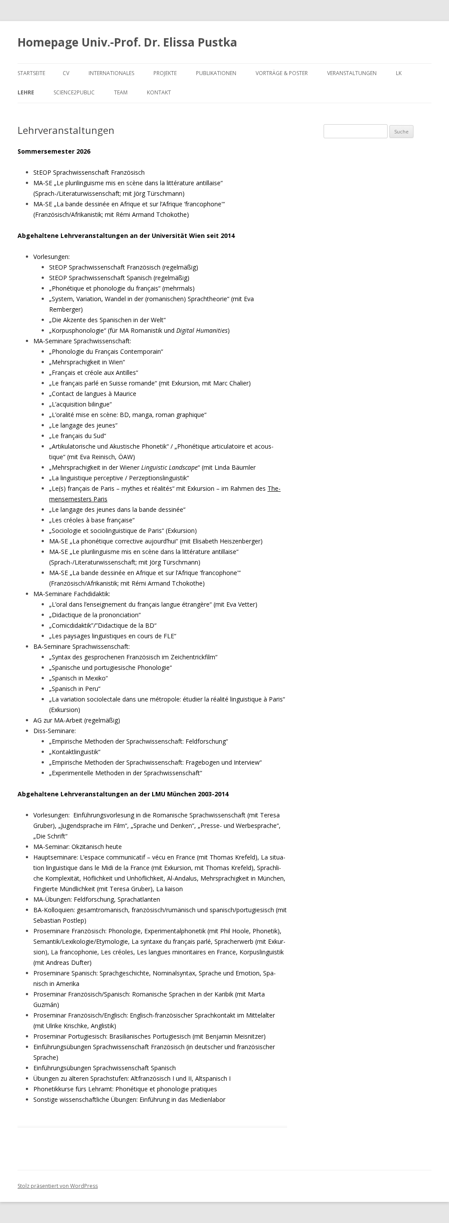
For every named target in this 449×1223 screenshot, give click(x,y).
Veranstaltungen (352, 73)
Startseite (31, 73)
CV (66, 73)
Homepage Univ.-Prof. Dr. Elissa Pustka (127, 42)
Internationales (111, 73)
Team (121, 92)
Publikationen (216, 73)
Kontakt (159, 92)
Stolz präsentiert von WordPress (58, 1186)
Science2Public (74, 92)
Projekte (165, 73)
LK (399, 73)
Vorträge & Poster (282, 73)
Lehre (26, 92)
